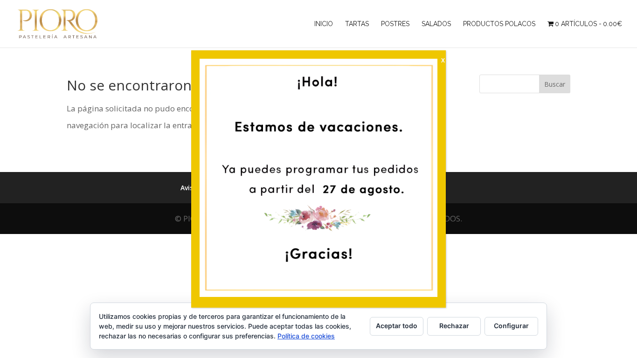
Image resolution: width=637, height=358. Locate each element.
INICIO (323, 24)
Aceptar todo (396, 326)
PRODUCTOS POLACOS (499, 24)
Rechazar (454, 326)
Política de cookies (306, 336)
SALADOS (436, 24)
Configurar (511, 326)
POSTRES (395, 24)
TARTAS (357, 24)
